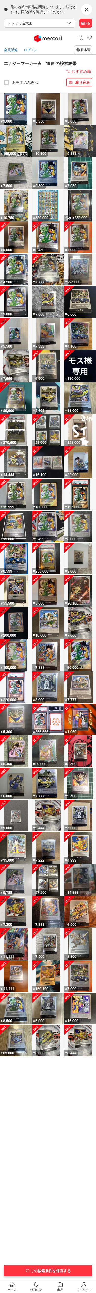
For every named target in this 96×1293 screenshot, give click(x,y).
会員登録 (11, 49)
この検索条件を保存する (50, 1270)
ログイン (30, 49)
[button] (80, 38)
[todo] (90, 38)
